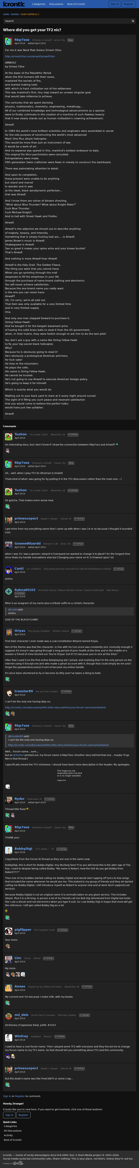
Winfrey (21, 1036)
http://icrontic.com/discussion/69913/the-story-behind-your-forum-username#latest (55, 707)
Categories (38, 4)
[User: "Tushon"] (8, 436)
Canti (19, 568)
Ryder (20, 798)
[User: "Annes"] (8, 988)
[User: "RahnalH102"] (8, 591)
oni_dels (21, 1015)
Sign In (115, 4)
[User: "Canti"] (8, 570)
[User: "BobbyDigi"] (8, 850)
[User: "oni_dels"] (13, 713)
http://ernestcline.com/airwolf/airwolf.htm (30, 56)
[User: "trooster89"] (8, 692)
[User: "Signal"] (8, 787)
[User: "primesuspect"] (8, 520)
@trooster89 (15, 736)
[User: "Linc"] (8, 959)
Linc (18, 958)
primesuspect (26, 518)
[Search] (133, 21)
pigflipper (23, 929)
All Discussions (13, 1130)
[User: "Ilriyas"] (8, 632)
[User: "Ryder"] (8, 800)
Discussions (56, 4)
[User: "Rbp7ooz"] (8, 41)
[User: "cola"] (13, 1056)
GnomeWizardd (28, 543)
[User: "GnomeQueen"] (8, 451)
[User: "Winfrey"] (8, 1037)
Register (129, 4)
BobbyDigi (23, 848)
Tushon (21, 434)
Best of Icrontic (76, 4)
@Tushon (18, 755)
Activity (8, 1135)
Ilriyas (20, 630)
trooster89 (24, 691)
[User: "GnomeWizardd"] (8, 545)
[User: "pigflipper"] (8, 931)
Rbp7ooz (22, 39)
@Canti (12, 609)
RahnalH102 (25, 590)
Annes (20, 986)
